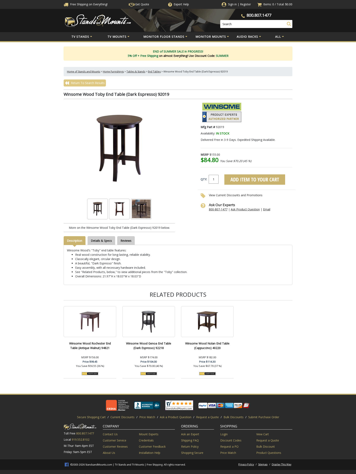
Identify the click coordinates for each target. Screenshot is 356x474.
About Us (109, 453)
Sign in (232, 4)
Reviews (126, 241)
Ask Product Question (245, 209)
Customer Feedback (152, 446)
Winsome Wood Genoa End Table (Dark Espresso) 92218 (148, 345)
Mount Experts (148, 434)
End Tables (154, 71)
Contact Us (110, 434)
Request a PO (229, 446)
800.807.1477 (259, 15)
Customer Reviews (115, 446)
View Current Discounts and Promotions (235, 195)
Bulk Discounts (234, 417)
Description (74, 241)
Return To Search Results (87, 83)
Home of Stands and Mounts (83, 71)
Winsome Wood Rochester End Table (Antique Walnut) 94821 (90, 345)
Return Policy (190, 446)
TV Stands (80, 37)
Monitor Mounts (211, 37)
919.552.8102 (80, 439)
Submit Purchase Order (263, 417)
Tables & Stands (135, 71)
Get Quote (141, 4)
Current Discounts (122, 417)
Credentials (146, 440)
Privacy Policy (246, 464)
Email (266, 209)
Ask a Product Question (175, 417)
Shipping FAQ (190, 440)
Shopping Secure (192, 453)
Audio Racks (247, 37)
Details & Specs (101, 241)
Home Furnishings (113, 71)
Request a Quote (207, 417)
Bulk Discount (265, 446)
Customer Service (114, 440)
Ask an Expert (190, 434)
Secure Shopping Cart (91, 417)
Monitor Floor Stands (163, 37)
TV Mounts (117, 37)
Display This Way (281, 464)
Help (181, 4)
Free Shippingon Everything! (88, 4)
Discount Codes (230, 440)
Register (245, 4)
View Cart (262, 434)
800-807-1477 (218, 209)
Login (224, 434)
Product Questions (268, 453)
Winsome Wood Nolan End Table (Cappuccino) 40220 (207, 345)
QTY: (204, 179)
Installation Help (149, 453)
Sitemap (263, 464)
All (278, 37)
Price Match (147, 417)
